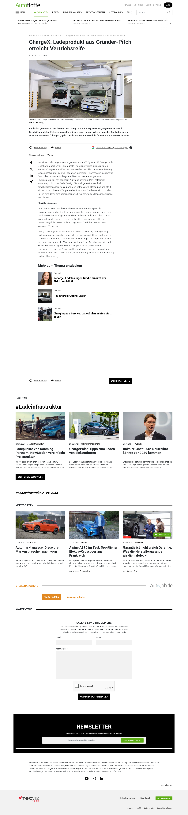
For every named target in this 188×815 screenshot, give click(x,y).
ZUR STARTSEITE (120, 380)
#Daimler (138, 444)
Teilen (58, 147)
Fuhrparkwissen (72, 12)
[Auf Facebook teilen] (31, 162)
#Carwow (31, 542)
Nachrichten (41, 12)
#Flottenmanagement (90, 444)
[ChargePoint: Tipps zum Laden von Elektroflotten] (94, 426)
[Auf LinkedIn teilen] (31, 175)
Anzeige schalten (76, 597)
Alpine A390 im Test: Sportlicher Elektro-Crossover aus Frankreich (93, 551)
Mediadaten (127, 798)
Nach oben (165, 785)
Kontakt (145, 798)
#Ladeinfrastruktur (39, 407)
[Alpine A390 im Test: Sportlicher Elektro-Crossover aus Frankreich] (94, 525)
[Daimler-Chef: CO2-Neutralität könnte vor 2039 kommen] (147, 426)
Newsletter (130, 5)
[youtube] (86, 778)
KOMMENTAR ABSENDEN (94, 696)
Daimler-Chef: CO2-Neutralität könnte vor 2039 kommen (145, 451)
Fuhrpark (57, 35)
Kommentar (61, 649)
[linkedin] (101, 778)
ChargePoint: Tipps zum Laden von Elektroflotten (92, 451)
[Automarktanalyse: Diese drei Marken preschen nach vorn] (40, 525)
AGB (139, 808)
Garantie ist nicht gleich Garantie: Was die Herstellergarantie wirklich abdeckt (147, 551)
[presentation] (170, 23)
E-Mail (59, 637)
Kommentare (40, 147)
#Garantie (139, 542)
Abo (168, 5)
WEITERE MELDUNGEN (30, 476)
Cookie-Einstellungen (164, 808)
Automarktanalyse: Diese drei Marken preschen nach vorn (37, 549)
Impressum (130, 808)
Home (32, 35)
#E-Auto (52, 493)
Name (98, 637)
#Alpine (84, 542)
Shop (140, 5)
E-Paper (157, 5)
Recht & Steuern (95, 12)
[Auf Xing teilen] (31, 181)
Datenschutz (148, 808)
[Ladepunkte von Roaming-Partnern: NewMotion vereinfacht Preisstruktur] (40, 426)
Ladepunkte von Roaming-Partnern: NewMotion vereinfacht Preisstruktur (40, 453)
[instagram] (94, 778)
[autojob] (161, 586)
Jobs (148, 5)
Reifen (55, 12)
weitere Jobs (51, 597)
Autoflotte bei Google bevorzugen (112, 147)
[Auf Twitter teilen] (31, 169)
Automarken (116, 12)
